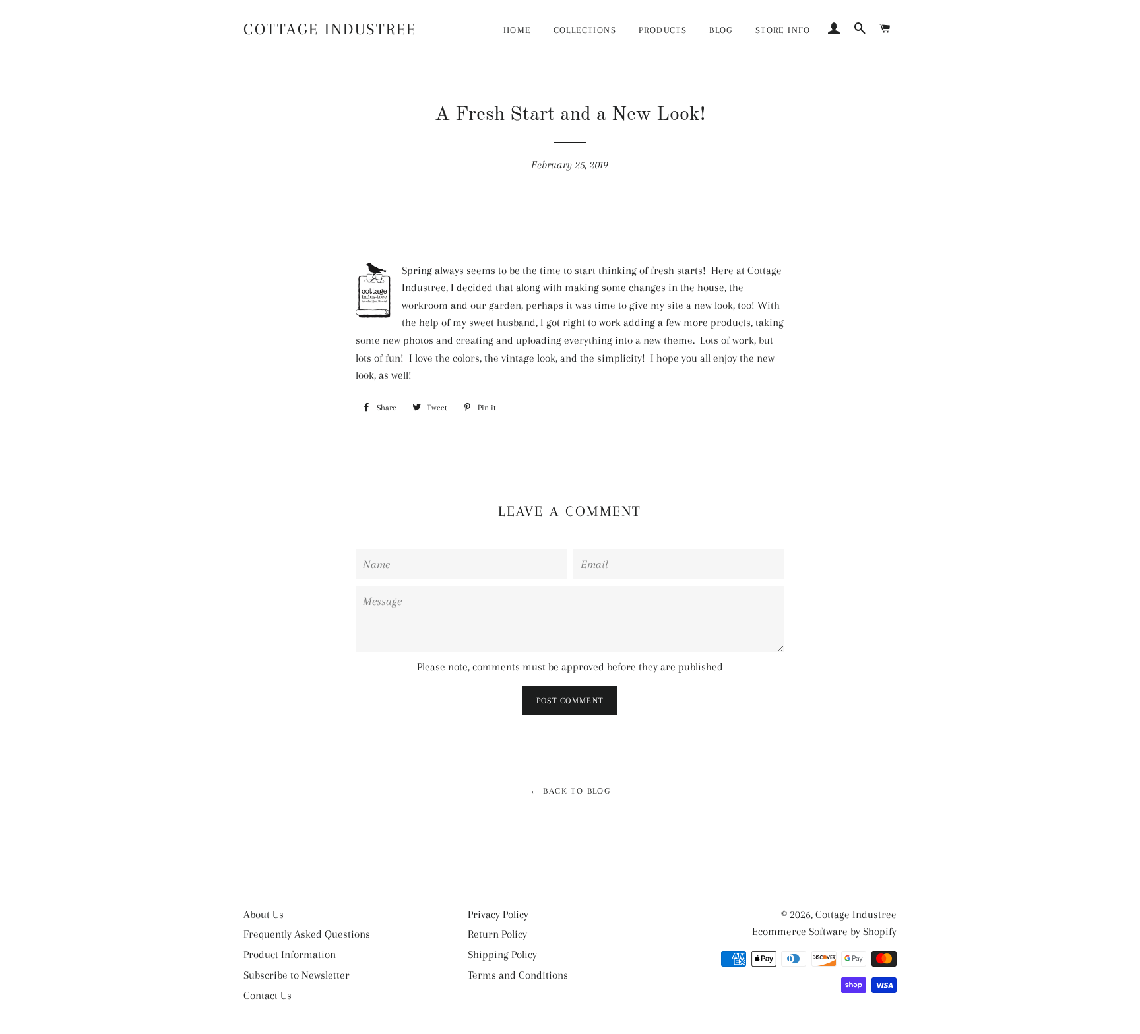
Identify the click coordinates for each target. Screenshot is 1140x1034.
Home (517, 30)
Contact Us (267, 995)
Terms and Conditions (518, 975)
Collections (585, 30)
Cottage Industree (330, 29)
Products (663, 30)
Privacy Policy (498, 914)
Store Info (783, 30)
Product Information (289, 954)
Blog (721, 30)
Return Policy (497, 934)
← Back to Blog (570, 791)
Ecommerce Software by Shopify (824, 931)
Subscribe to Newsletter (296, 975)
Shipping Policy (502, 954)
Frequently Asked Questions (306, 934)
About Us (263, 914)
